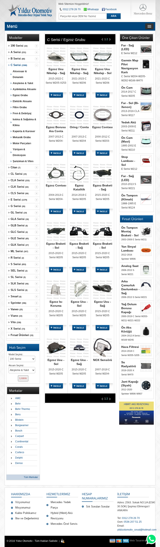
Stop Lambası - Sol (128, 160)
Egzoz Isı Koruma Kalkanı (56, 305)
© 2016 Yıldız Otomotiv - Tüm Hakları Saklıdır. (32, 541)
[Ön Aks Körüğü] (146, 331)
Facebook (111, 9)
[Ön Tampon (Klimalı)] (146, 199)
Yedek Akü (128, 122)
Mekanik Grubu (22, 137)
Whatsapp (93, 9)
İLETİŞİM (123, 494)
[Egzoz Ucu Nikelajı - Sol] (102, 48)
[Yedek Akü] (146, 126)
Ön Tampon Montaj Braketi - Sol (130, 231)
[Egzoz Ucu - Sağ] (102, 281)
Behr (18, 403)
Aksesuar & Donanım (20, 74)
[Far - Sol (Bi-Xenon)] (146, 106)
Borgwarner (22, 425)
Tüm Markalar (31, 477)
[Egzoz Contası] (102, 106)
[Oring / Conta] (79, 106)
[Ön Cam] (146, 91)
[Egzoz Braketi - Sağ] (102, 164)
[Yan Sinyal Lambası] (146, 250)
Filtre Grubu (20, 107)
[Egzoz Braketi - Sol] (56, 223)
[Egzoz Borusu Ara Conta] (56, 106)
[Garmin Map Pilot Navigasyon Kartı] (146, 64)
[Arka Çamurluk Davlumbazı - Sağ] (146, 285)
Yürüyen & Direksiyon (19, 152)
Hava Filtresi (130, 347)
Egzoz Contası (102, 127)
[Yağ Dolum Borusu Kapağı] (146, 308)
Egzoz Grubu (20, 95)
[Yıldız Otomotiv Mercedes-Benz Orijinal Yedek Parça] (30, 10)
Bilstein (19, 419)
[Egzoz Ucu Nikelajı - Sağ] (56, 48)
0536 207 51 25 (133, 521)
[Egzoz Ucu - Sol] (79, 281)
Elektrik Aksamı (22, 101)
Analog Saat (130, 266)
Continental (21, 441)
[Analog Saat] (146, 269)
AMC (18, 398)
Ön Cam (126, 87)
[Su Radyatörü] (146, 366)
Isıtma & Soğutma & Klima (24, 122)
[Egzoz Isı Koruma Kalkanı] (56, 281)
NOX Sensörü (102, 360)
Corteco (19, 452)
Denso (19, 463)
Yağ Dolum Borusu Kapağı (128, 308)
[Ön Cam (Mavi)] (146, 141)
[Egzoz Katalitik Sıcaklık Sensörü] (79, 164)
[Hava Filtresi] (146, 350)
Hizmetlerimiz (58, 494)
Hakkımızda (20, 494)
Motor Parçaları (22, 143)
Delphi (19, 457)
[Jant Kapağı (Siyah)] (146, 385)
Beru (18, 414)
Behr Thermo (22, 409)
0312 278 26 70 (72, 9)
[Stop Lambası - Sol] (146, 160)
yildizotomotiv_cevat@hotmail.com (136, 529)
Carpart (19, 436)
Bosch (18, 430)
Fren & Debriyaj (22, 113)
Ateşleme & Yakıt (23, 83)
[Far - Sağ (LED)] (146, 49)
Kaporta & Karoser (24, 131)
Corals (19, 446)
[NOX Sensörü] (102, 339)
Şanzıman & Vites (23, 161)
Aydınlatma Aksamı (24, 89)
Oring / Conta (79, 127)
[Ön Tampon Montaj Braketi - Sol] (146, 231)
